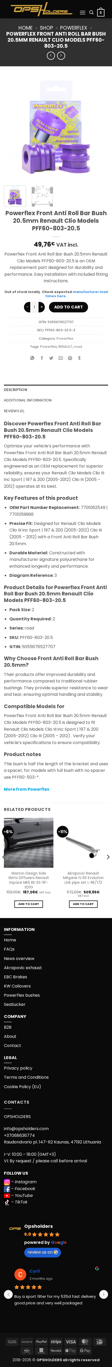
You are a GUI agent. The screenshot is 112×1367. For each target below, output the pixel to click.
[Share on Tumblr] (79, 358)
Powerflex (73, 27)
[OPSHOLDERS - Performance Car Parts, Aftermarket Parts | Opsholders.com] (42, 9)
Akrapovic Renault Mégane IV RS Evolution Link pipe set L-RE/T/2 (83, 878)
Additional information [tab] (28, 400)
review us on (40, 1252)
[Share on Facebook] (42, 358)
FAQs (9, 949)
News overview (19, 959)
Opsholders (38, 1226)
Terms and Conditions (26, 1077)
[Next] (99, 129)
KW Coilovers (17, 986)
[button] (82, 12)
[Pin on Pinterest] (70, 358)
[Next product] (51, 56)
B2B (7, 1027)
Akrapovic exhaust (23, 968)
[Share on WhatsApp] (32, 358)
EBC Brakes (15, 977)
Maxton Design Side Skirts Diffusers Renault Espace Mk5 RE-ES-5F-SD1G (28, 880)
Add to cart (68, 307)
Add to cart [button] (28, 904)
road (78, 346)
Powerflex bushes (22, 995)
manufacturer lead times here (76, 294)
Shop (46, 27)
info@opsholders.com (26, 1129)
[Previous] (12, 129)
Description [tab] (15, 390)
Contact (12, 1046)
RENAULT (65, 346)
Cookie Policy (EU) (22, 1087)
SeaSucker (15, 1004)
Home (25, 27)
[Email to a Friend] (61, 358)
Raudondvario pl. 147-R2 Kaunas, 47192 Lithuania (52, 1142)
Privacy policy (18, 1068)
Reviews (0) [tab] (14, 411)
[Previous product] (61, 56)
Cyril (34, 1271)
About (10, 1036)
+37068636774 (19, 1135)
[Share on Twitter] (51, 358)
